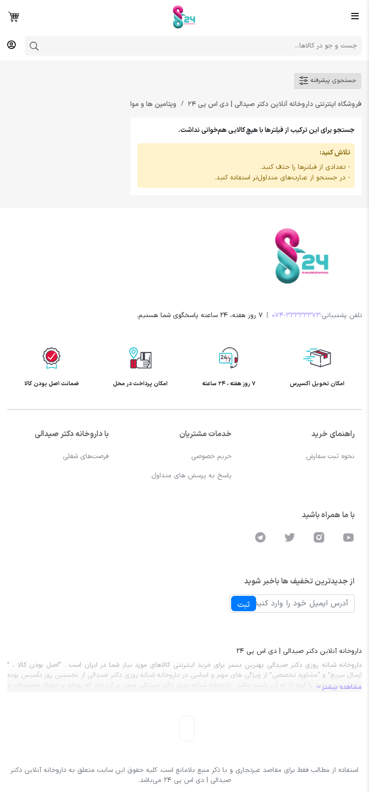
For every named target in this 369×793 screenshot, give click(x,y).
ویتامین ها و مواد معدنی (139, 104)
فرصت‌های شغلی (86, 456)
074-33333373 (296, 315)
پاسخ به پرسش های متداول (191, 476)
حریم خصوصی (211, 456)
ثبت (243, 605)
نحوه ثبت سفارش (330, 456)
